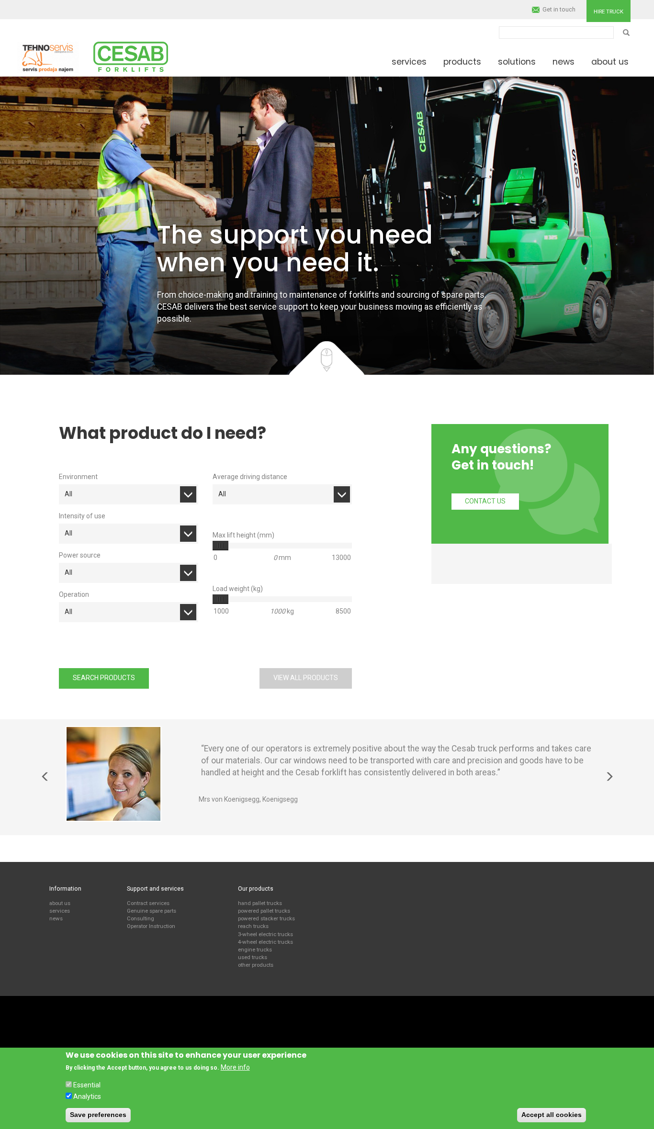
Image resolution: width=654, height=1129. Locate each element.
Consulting (140, 918)
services (59, 910)
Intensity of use (82, 516)
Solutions (517, 61)
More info (235, 1067)
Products (462, 61)
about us (59, 903)
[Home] (48, 56)
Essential (87, 1085)
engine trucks (255, 949)
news (56, 918)
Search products (104, 678)
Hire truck (608, 11)
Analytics (87, 1096)
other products (255, 964)
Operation (74, 594)
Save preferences (98, 1114)
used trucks (252, 957)
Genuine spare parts (151, 910)
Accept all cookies (551, 1114)
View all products (305, 678)
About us (610, 61)
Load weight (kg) (238, 588)
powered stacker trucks (266, 918)
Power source (80, 555)
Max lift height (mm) (243, 535)
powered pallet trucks (264, 910)
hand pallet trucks (260, 903)
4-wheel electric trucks (265, 942)
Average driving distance (250, 477)
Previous (45, 777)
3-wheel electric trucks (265, 934)
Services (409, 61)
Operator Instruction (151, 926)
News (564, 61)
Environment (78, 477)
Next (609, 777)
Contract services (148, 903)
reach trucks (253, 926)
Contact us (485, 501)
